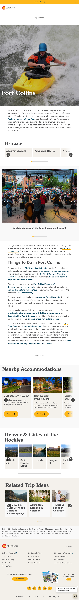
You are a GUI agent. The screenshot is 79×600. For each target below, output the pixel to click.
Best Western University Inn (42, 397)
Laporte (39, 460)
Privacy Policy (33, 563)
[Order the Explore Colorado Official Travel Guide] (68, 579)
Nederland (10, 461)
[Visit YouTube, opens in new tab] (45, 588)
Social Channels (34, 559)
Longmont (53, 461)
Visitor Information (61, 556)
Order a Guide (33, 556)
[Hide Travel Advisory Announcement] (76, 2)
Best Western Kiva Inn (16, 396)
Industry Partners (8, 553)
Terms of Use (7, 566)
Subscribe (20, 579)
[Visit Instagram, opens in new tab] (34, 588)
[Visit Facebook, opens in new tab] (29, 588)
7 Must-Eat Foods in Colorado (59, 508)
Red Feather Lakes (24, 463)
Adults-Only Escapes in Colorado (36, 508)
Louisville (67, 461)
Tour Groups (6, 556)
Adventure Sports (44, 151)
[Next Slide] (70, 155)
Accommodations (16, 151)
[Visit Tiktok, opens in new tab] (50, 588)
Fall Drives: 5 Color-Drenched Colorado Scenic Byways (16, 509)
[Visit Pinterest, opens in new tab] (39, 588)
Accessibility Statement (63, 563)
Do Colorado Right (35, 553)
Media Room (59, 559)
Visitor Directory (8, 559)
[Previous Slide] (8, 155)
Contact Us (6, 563)
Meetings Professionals (62, 553)
